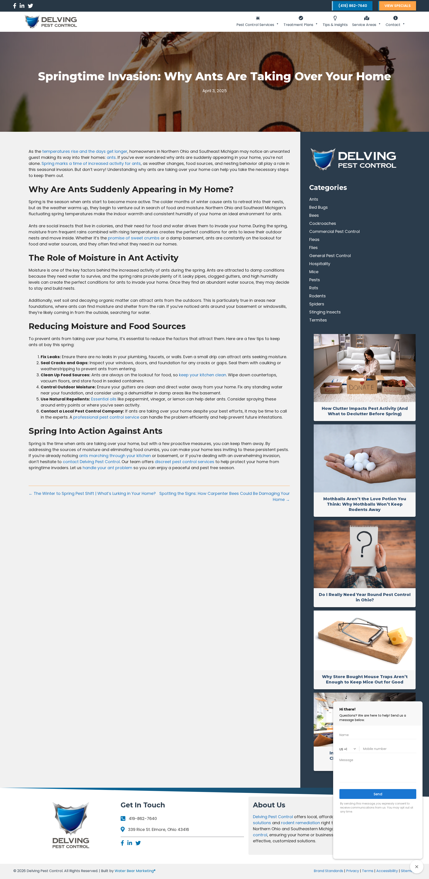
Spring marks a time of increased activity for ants (91, 163)
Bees (314, 215)
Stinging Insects (325, 312)
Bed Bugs (318, 207)
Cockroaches (322, 223)
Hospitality (319, 263)
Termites (318, 320)
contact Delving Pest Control (91, 461)
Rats (313, 288)
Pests (314, 280)
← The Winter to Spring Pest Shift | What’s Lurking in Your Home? (92, 493)
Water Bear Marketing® (135, 870)
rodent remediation (300, 823)
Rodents (317, 296)
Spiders (316, 304)
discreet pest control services (184, 461)
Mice (313, 272)
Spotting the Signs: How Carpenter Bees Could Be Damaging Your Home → (224, 496)
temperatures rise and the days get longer (84, 151)
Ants (313, 199)
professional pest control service (106, 417)
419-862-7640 (143, 818)
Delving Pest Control (273, 816)
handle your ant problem (107, 467)
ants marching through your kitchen (115, 455)
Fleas (314, 239)
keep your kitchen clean (202, 375)
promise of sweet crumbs (134, 238)
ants (111, 157)
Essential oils (103, 399)
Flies (313, 247)
